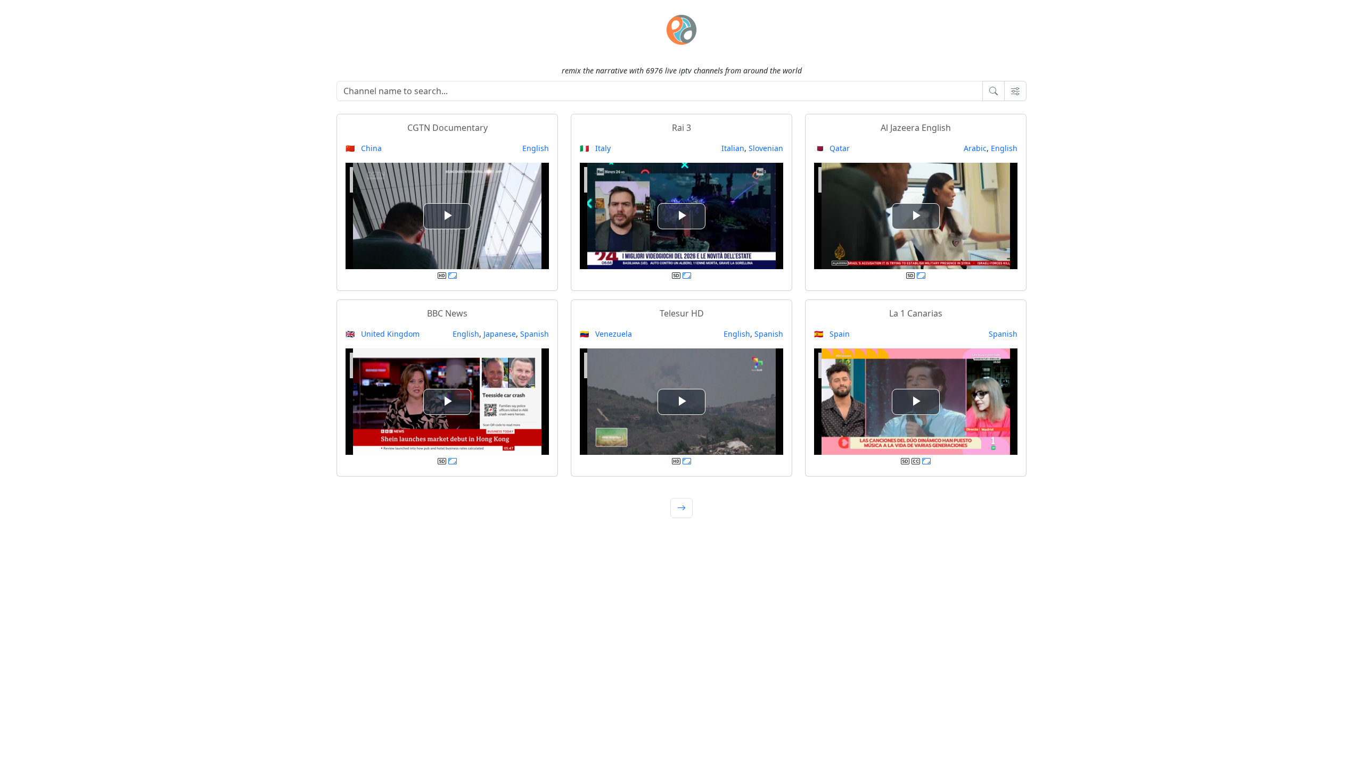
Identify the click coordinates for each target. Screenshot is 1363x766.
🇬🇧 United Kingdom (383, 334)
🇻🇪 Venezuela (606, 334)
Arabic (975, 148)
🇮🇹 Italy (595, 148)
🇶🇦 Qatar (832, 148)
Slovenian (766, 148)
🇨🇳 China (364, 148)
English (535, 148)
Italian (732, 148)
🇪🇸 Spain (832, 334)
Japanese (499, 334)
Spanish (534, 334)
